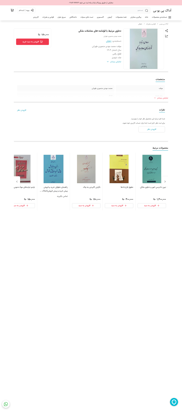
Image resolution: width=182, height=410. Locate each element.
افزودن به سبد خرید (30, 41)
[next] (17, 181)
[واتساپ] (6, 404)
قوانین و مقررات (151, 24)
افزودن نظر (21, 110)
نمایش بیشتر (162, 98)
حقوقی (140, 24)
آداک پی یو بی (162, 10)
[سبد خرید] (12, 10)
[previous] (165, 181)
